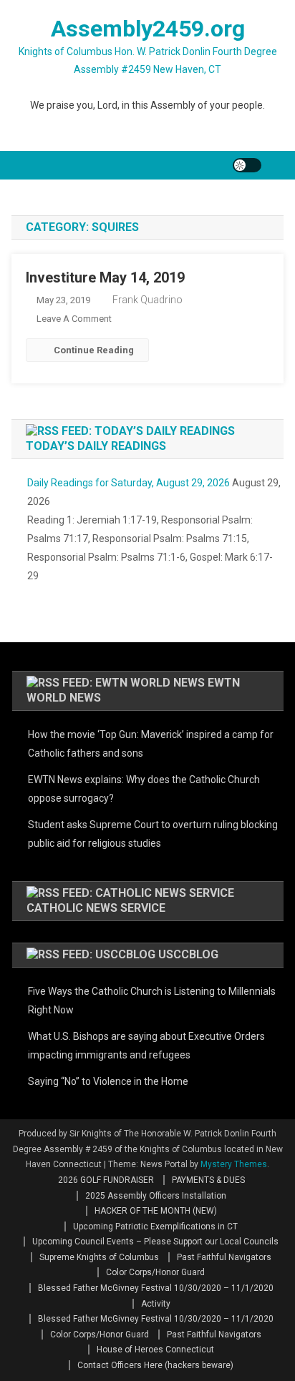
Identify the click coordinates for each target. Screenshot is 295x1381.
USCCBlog (188, 954)
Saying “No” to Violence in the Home (108, 1081)
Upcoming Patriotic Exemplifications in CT (155, 1227)
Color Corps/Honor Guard (155, 1272)
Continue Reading (94, 350)
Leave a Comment (74, 318)
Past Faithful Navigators (224, 1257)
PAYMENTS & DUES (208, 1180)
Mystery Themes (233, 1164)
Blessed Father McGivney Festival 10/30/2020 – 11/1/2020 (156, 1288)
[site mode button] (247, 165)
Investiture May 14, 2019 (105, 277)
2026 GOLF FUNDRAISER (106, 1180)
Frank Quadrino (147, 299)
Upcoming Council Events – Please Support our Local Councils (155, 1242)
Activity (155, 1304)
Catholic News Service (95, 908)
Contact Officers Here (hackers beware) (155, 1365)
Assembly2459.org (148, 28)
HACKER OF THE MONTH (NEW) (156, 1211)
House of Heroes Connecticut (155, 1350)
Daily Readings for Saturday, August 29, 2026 (128, 482)
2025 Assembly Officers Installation (155, 1196)
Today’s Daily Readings (96, 446)
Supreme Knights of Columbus (99, 1257)
